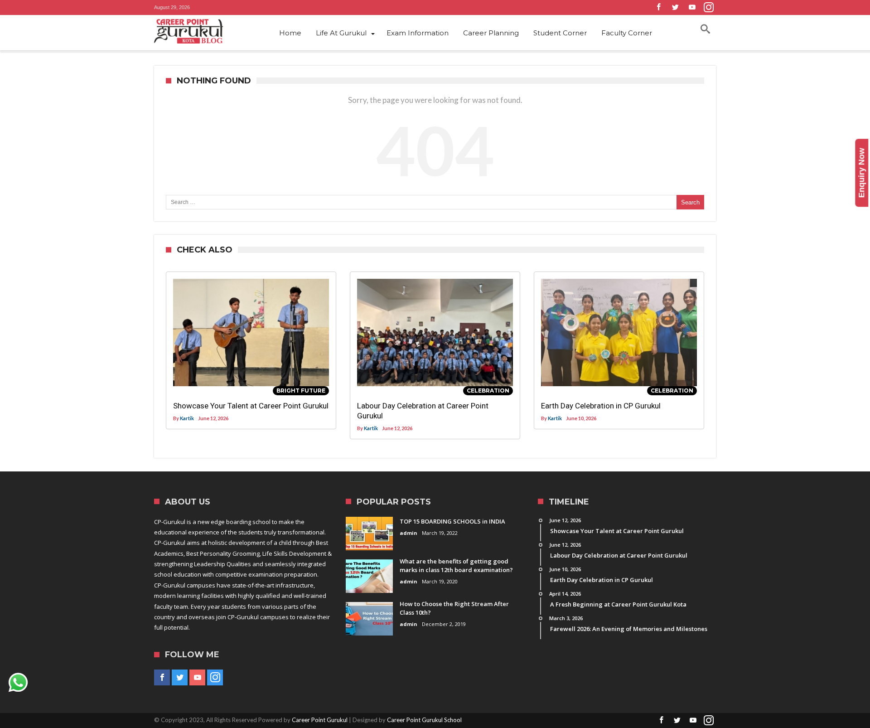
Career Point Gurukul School (424, 719)
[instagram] (708, 7)
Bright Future (300, 390)
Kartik (187, 418)
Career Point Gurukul (320, 719)
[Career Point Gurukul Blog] (204, 31)
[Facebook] (658, 7)
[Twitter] (675, 7)
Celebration (488, 390)
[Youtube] (692, 7)
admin (408, 532)
